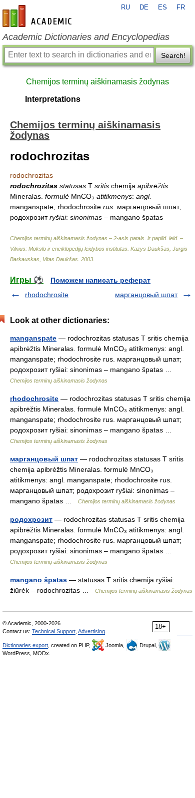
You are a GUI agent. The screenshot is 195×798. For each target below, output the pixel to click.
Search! (173, 55)
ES (162, 7)
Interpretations (52, 99)
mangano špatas (38, 580)
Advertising (91, 631)
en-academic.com (38, 16)
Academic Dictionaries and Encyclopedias (86, 37)
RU (125, 7)
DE (144, 7)
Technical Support (54, 631)
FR (180, 7)
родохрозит (31, 519)
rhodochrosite (46, 295)
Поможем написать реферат (100, 280)
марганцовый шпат (146, 295)
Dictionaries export (25, 645)
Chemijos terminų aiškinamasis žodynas (97, 81)
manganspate (33, 338)
